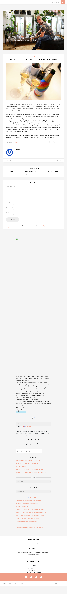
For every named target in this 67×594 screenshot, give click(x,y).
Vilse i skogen (10, 171)
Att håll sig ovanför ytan (22, 466)
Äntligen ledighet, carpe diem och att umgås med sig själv (31, 472)
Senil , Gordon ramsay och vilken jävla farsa (27, 518)
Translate (28, 426)
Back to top (58, 583)
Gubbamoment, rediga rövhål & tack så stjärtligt (28, 460)
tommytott (16, 142)
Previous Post (11, 160)
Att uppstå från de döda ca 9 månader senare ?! (28, 463)
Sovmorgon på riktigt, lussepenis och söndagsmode (29, 527)
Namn (8, 203)
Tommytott (35, 497)
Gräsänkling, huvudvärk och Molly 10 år (26, 521)
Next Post (57, 160)
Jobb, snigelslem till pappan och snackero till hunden (30, 515)
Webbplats (8, 213)
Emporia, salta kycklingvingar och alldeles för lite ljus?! (30, 469)
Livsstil (33, 56)
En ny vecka (19, 524)
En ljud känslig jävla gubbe (51, 171)
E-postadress (9, 208)
